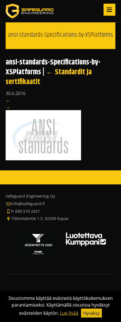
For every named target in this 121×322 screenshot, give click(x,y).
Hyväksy (91, 313)
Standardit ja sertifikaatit (49, 77)
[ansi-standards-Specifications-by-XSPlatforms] (43, 135)
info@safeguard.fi (28, 203)
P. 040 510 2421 (25, 211)
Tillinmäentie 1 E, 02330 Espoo (39, 218)
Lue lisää (69, 313)
